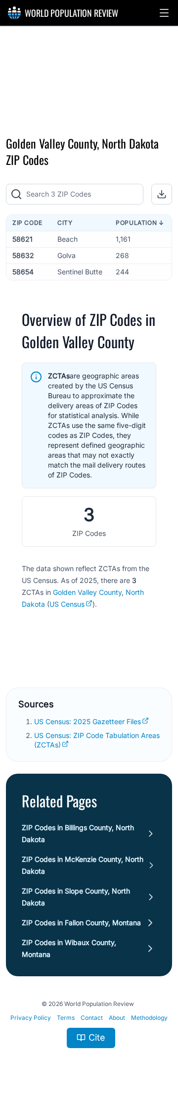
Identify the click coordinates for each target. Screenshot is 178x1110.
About (117, 1017)
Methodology (149, 1017)
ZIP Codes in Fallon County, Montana (81, 922)
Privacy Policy (30, 1017)
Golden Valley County (87, 592)
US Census (67, 604)
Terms (66, 1017)
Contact (92, 1017)
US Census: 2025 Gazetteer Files (87, 721)
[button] (164, 13)
